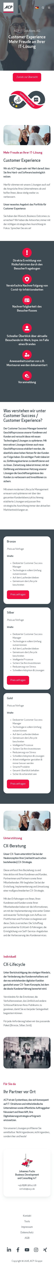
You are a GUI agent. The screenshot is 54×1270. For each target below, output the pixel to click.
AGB (27, 1238)
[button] (43, 7)
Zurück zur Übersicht (27, 77)
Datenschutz (27, 1232)
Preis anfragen (17, 594)
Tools (27, 1221)
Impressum (27, 1227)
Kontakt (27, 1216)
